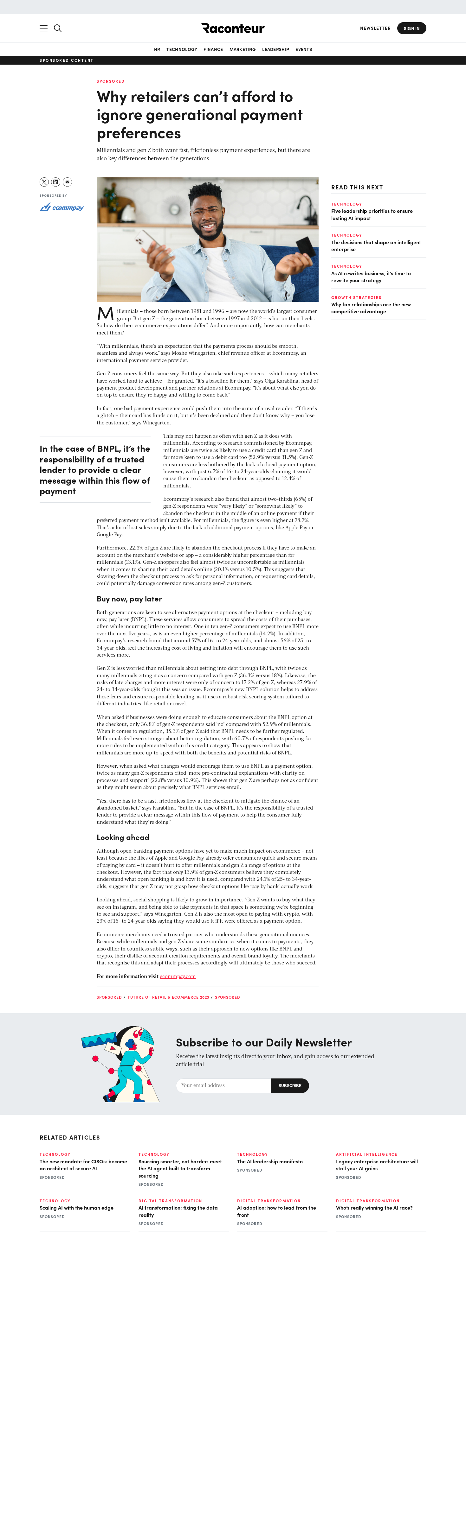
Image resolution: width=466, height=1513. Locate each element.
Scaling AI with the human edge (76, 1207)
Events (303, 49)
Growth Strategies (356, 297)
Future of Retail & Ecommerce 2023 (168, 997)
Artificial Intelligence (367, 1154)
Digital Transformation (170, 1200)
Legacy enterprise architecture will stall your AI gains (377, 1165)
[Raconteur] (233, 28)
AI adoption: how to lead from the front (276, 1211)
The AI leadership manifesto (270, 1161)
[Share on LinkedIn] (56, 182)
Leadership (275, 49)
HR (157, 49)
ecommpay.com (178, 976)
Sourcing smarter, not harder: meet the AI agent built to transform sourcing (180, 1168)
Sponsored (111, 81)
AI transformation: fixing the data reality (178, 1211)
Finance (213, 49)
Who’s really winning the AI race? (374, 1207)
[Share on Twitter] (44, 182)
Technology (181, 49)
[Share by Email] (68, 182)
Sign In (412, 28)
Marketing (243, 49)
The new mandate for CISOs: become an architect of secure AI (83, 1165)
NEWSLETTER (375, 28)
